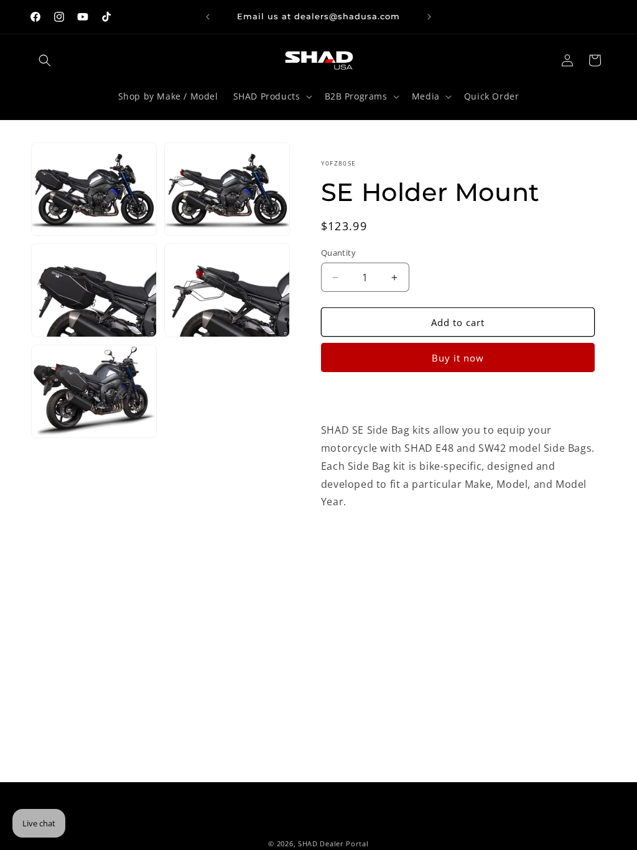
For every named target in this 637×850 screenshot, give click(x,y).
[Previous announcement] (207, 17)
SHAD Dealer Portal (333, 843)
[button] (44, 60)
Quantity (338, 252)
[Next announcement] (429, 17)
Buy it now (458, 358)
